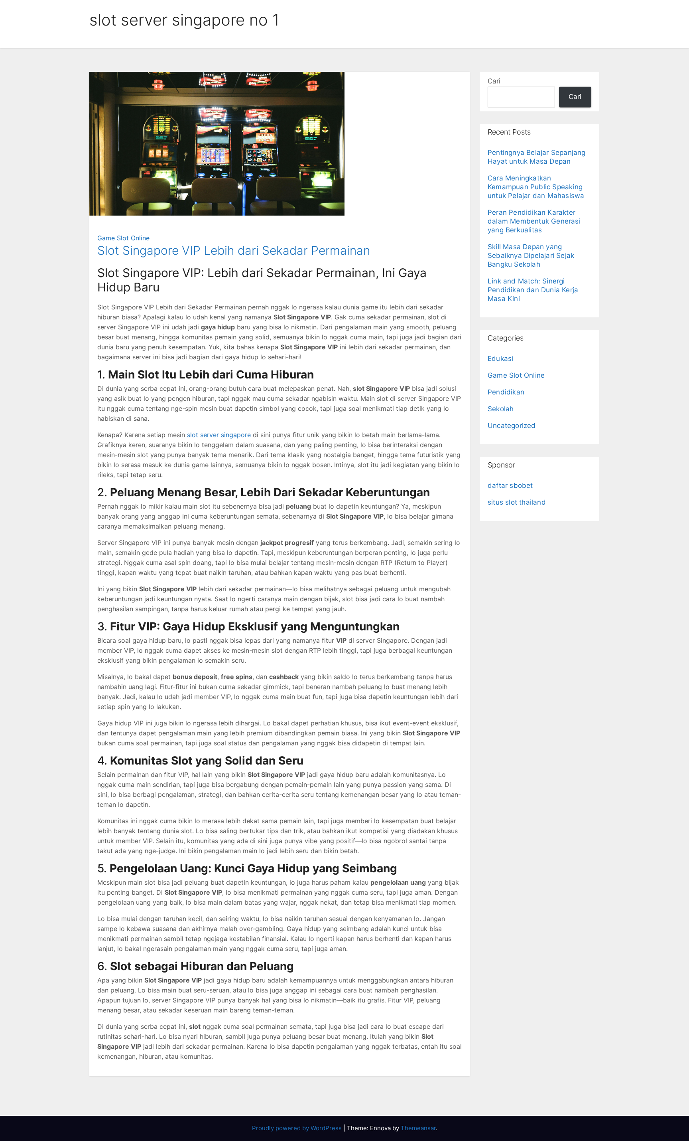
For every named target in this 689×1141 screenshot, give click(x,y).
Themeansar (418, 1128)
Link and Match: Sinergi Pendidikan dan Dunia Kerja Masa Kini (533, 290)
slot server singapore (219, 435)
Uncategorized (512, 426)
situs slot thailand (517, 502)
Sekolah (501, 409)
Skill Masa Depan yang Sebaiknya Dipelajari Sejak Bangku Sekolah (531, 255)
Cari (494, 81)
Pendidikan (506, 392)
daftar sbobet (510, 485)
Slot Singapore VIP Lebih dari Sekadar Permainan (233, 250)
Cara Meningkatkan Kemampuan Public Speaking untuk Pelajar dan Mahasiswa (536, 187)
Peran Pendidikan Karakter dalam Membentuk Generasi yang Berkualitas (534, 221)
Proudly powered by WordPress (297, 1128)
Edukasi (500, 359)
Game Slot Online (123, 238)
